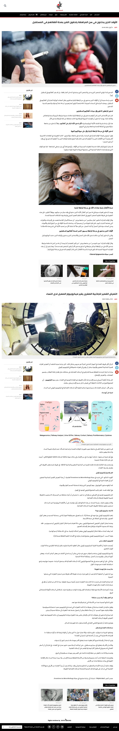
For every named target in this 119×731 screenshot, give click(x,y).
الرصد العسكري (84, 15)
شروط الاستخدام (104, 727)
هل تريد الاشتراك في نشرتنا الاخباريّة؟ (34, 727)
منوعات (51, 15)
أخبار (91, 15)
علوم (56, 15)
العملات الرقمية (73, 15)
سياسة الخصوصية (80, 727)
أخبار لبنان (96, 15)
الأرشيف (69, 727)
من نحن (115, 727)
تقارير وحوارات (63, 15)
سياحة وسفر (23, 15)
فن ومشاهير (43, 15)
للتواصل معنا (93, 727)
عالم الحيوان (31, 15)
